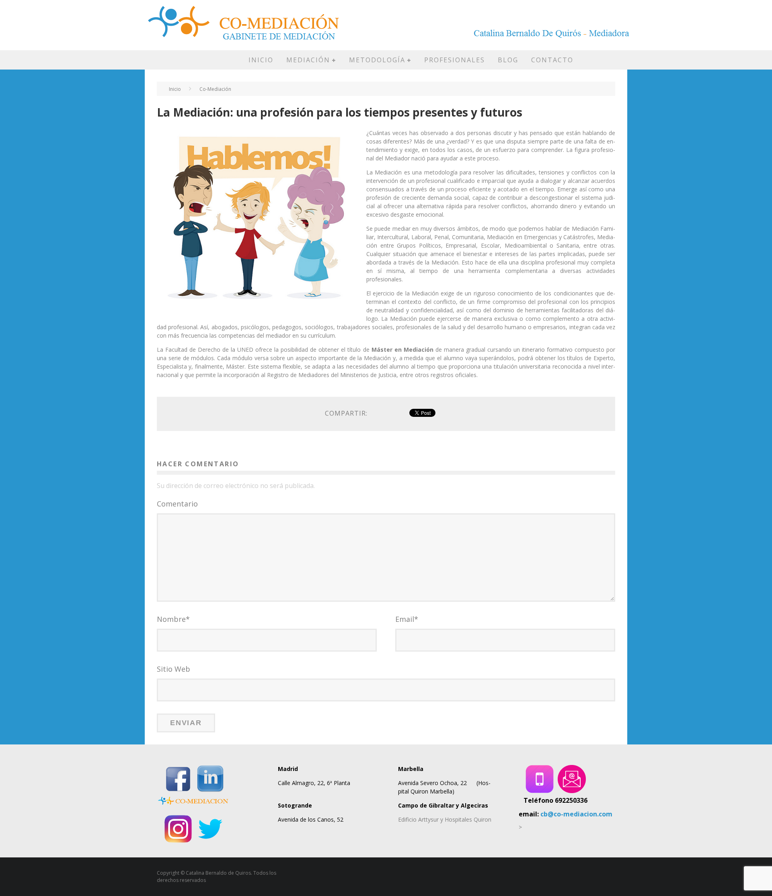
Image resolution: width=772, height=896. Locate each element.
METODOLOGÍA (377, 59)
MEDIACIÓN (308, 59)
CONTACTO (552, 59)
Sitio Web (173, 669)
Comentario (177, 503)
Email (406, 619)
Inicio (175, 89)
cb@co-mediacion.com (576, 814)
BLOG (508, 59)
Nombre (173, 619)
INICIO (260, 59)
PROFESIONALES (454, 59)
